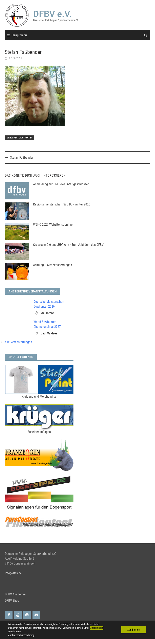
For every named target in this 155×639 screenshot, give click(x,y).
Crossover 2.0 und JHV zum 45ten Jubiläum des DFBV (68, 245)
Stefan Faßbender (21, 157)
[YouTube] (18, 615)
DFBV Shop (12, 600)
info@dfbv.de (13, 573)
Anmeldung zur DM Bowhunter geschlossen (61, 184)
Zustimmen (133, 629)
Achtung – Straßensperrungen (52, 265)
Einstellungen (96, 627)
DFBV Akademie (15, 594)
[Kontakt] (36, 615)
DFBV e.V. (52, 14)
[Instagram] (27, 615)
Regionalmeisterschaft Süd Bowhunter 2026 (61, 204)
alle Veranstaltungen (18, 342)
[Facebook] (9, 615)
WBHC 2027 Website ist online (53, 224)
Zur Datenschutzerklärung (21, 635)
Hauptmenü (19, 35)
